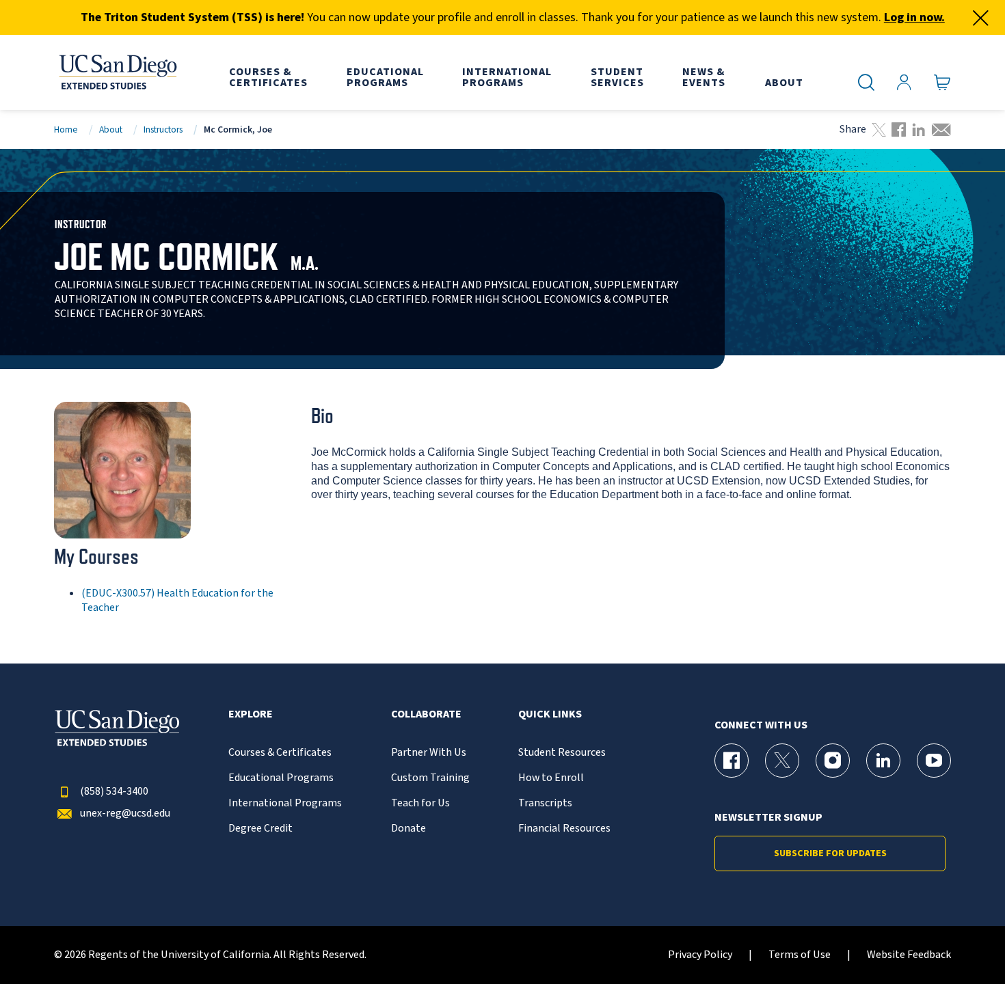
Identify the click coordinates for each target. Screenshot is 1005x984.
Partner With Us (428, 753)
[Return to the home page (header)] (117, 72)
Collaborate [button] (426, 714)
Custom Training (430, 778)
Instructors (163, 129)
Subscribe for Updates (830, 853)
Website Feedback (909, 955)
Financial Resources (564, 828)
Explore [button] (250, 714)
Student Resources (562, 753)
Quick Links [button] (550, 714)
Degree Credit (260, 828)
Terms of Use (799, 955)
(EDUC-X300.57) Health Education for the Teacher (177, 600)
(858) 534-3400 (114, 791)
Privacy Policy (700, 955)
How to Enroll (551, 778)
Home (66, 129)
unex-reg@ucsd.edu (125, 813)
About (110, 129)
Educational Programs (281, 778)
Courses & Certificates (280, 753)
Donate (408, 828)
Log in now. (914, 17)
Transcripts (545, 803)
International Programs (285, 803)
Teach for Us (420, 803)
